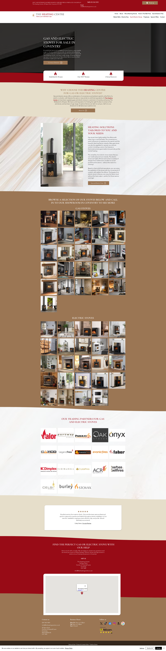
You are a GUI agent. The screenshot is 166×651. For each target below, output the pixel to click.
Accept (158, 648)
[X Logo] (101, 623)
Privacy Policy (68, 648)
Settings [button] (142, 648)
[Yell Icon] (118, 623)
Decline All (150, 648)
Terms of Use (71, 644)
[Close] (164, 648)
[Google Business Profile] (123, 623)
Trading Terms (93, 644)
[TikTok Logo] (105, 623)
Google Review (86, 523)
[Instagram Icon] (114, 623)
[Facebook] (110, 623)
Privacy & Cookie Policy (82, 644)
